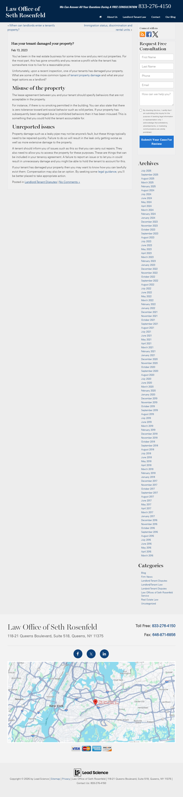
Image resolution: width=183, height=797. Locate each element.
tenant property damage (85, 75)
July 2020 (146, 378)
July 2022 (146, 288)
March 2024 (147, 209)
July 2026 (146, 170)
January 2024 (148, 217)
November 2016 (149, 524)
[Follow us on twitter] (155, 34)
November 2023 (149, 225)
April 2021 (146, 343)
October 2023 (148, 229)
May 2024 (146, 202)
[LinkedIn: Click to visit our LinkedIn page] (104, 653)
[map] (91, 702)
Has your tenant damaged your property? (42, 43)
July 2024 (146, 194)
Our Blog (170, 16)
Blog (143, 572)
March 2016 (147, 555)
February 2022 (148, 304)
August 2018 (147, 449)
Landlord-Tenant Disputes (41, 182)
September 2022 (149, 280)
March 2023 (147, 257)
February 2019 (148, 429)
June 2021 (146, 335)
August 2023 (147, 237)
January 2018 (148, 477)
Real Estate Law (149, 599)
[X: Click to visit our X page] (91, 653)
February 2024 (148, 213)
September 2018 (149, 445)
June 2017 (146, 500)
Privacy (66, 778)
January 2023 (148, 264)
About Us (112, 16)
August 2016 (147, 535)
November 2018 (149, 437)
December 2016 (149, 520)
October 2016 (148, 528)
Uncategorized (148, 603)
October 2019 (148, 406)
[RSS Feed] (142, 34)
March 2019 (147, 425)
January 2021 (148, 355)
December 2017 (149, 480)
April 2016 (146, 551)
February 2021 (148, 351)
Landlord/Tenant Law (152, 584)
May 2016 (146, 547)
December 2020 (149, 359)
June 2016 (146, 543)
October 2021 (148, 319)
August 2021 (147, 327)
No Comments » (69, 182)
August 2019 (147, 414)
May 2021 (146, 339)
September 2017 (149, 492)
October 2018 (148, 441)
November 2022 (149, 272)
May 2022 (146, 296)
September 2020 (149, 370)
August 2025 (147, 178)
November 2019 (149, 402)
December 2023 (149, 221)
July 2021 (146, 331)
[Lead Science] (91, 772)
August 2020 (147, 374)
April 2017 (146, 508)
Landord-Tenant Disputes (154, 588)
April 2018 (146, 465)
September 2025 (149, 174)
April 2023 (146, 253)
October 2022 (148, 276)
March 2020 (147, 386)
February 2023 (148, 261)
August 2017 (147, 496)
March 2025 (147, 182)
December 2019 (149, 398)
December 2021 (149, 312)
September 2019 (149, 410)
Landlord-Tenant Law (134, 16)
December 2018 (149, 433)
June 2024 (146, 198)
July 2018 (146, 453)
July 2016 (146, 539)
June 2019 (146, 422)
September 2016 (149, 532)
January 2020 (148, 394)
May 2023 (146, 249)
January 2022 (148, 308)
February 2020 (148, 390)
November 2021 (149, 316)
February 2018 (148, 473)
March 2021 (147, 347)
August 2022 (147, 284)
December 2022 (149, 268)
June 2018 (146, 457)
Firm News (147, 576)
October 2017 (148, 488)
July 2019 (146, 418)
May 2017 (146, 504)
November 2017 (149, 484)
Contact (155, 16)
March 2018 (147, 469)
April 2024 (146, 206)
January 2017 (148, 516)
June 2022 (146, 292)
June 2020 (146, 382)
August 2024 (147, 190)
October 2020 (148, 367)
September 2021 (149, 323)
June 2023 (146, 245)
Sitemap (55, 778)
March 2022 (147, 300)
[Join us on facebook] (149, 34)
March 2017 (147, 512)
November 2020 (149, 363)
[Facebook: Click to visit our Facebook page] (78, 653)
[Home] (100, 16)
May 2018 (146, 461)
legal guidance (107, 171)
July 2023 (146, 241)
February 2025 (148, 186)
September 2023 (149, 233)
